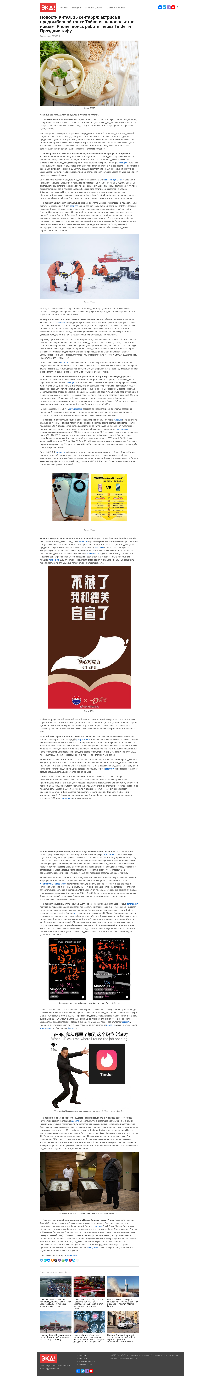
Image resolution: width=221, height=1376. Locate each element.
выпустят (83, 541)
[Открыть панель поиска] (177, 7)
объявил (62, 322)
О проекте (83, 1358)
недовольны (122, 429)
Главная (82, 1355)
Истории (76, 8)
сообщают (123, 163)
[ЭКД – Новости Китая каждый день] (48, 7)
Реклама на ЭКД (85, 1364)
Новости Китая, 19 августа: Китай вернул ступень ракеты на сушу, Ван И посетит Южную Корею (122, 1302)
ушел (75, 913)
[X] (55, 1260)
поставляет (66, 798)
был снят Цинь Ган (113, 180)
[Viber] (59, 1260)
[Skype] (73, 1260)
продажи (110, 1025)
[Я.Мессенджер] (45, 1260)
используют (132, 904)
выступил (109, 769)
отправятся (109, 854)
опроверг (60, 452)
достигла (74, 206)
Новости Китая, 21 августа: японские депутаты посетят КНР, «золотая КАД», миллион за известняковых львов (55, 1302)
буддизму (72, 1028)
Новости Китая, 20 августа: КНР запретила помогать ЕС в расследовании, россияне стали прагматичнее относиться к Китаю (89, 1303)
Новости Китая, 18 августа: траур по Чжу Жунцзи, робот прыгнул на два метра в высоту (55, 1337)
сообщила (98, 1226)
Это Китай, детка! (94, 8)
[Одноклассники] (52, 1260)
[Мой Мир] (66, 1260)
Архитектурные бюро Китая (53, 884)
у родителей (46, 1028)
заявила (75, 1121)
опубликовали (75, 409)
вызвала (118, 420)
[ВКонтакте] (48, 1260)
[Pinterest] (70, 1260)
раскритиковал (83, 739)
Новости (64, 8)
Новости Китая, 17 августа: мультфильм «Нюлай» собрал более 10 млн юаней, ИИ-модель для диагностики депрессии (89, 1338)
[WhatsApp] (63, 1260)
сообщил (71, 383)
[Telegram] (41, 1260)
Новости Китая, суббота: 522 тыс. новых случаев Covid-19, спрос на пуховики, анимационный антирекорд (121, 1338)
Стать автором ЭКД (87, 1361)
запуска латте (93, 553)
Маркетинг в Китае (116, 8)
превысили (54, 560)
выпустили (93, 1247)
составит (99, 547)
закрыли (126, 1022)
